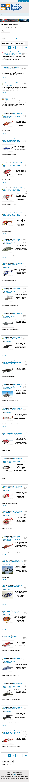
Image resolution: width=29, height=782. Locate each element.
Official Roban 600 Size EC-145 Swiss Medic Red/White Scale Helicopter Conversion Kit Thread (13, 513)
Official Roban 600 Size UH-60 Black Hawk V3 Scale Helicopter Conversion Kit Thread (12, 685)
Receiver (7, 99)
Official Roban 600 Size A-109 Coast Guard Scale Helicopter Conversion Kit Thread (12, 538)
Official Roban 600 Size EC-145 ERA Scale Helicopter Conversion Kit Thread (13, 636)
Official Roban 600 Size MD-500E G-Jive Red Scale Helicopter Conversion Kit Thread (12, 488)
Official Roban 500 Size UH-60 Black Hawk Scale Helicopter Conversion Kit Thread (13, 241)
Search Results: (4, 27)
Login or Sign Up (23, 1)
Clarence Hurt (7, 51)
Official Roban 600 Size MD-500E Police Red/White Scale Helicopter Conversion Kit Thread (12, 433)
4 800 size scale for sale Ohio (12, 83)
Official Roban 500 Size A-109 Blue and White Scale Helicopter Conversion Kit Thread (12, 140)
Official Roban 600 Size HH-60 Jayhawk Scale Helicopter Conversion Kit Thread (12, 732)
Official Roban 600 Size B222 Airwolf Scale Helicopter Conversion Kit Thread (12, 709)
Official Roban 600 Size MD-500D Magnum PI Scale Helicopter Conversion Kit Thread (12, 611)
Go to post (5, 61)
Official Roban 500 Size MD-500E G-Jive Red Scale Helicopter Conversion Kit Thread (12, 189)
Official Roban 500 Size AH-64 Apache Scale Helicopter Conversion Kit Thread (12, 362)
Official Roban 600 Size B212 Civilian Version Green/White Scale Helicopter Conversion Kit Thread (13, 562)
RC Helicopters (8, 70)
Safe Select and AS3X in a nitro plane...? (12, 52)
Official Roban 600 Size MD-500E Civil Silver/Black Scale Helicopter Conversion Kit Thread (12, 460)
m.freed (6, 67)
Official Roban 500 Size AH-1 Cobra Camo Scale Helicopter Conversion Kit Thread (13, 315)
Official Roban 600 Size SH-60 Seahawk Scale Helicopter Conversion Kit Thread (12, 660)
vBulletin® (14, 774)
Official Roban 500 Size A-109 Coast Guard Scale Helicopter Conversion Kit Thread (12, 115)
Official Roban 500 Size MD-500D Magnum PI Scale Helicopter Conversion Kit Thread (12, 214)
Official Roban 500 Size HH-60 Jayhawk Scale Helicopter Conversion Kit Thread (12, 410)
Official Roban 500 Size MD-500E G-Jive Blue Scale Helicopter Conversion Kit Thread (12, 265)
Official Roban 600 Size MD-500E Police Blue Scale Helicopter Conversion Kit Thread (12, 587)
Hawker (6, 98)
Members (5, 35)
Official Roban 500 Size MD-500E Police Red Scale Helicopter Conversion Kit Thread (12, 164)
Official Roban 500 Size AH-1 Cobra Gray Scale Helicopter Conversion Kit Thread (12, 386)
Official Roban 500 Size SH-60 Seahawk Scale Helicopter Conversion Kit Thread (12, 290)
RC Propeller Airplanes (10, 54)
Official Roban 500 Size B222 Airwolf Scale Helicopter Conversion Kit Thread (12, 339)
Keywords (5, 31)
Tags (3, 39)
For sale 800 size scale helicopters (12, 68)
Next (25, 47)
